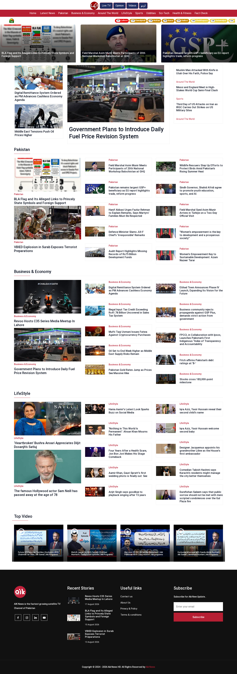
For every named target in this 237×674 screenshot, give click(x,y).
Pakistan (63, 13)
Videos (132, 5)
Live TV (106, 5)
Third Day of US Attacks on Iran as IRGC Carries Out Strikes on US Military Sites (197, 107)
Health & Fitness (182, 13)
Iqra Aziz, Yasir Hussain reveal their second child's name (201, 411)
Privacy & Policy (128, 608)
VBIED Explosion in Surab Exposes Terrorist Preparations (45, 249)
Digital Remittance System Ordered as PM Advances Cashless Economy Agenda (38, 96)
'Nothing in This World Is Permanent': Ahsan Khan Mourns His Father (128, 431)
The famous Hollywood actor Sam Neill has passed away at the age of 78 (46, 493)
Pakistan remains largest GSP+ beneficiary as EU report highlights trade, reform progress (115, 54)
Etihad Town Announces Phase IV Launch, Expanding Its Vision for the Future (201, 290)
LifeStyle (126, 13)
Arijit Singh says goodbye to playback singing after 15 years (127, 493)
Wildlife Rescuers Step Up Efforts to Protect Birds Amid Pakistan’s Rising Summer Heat (201, 168)
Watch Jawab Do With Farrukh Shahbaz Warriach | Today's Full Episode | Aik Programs (92, 553)
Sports (139, 13)
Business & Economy (83, 13)
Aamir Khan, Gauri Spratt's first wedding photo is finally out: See (128, 474)
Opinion (119, 5)
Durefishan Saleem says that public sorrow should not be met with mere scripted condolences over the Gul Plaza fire (201, 496)
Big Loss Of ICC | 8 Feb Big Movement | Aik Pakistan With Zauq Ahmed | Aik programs (143, 553)
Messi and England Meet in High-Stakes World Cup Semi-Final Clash (197, 89)
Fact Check (201, 13)
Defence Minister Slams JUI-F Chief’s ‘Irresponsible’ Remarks (127, 233)
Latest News (47, 13)
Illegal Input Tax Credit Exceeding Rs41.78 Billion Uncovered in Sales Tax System (129, 312)
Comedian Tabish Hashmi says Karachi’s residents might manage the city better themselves (200, 473)
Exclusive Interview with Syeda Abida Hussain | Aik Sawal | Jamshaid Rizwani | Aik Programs (199, 553)
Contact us (126, 596)
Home (33, 13)
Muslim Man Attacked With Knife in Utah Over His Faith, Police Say (196, 54)
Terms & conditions (131, 614)
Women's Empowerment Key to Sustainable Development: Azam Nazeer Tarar (199, 257)
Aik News (150, 667)
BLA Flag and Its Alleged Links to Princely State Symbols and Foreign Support (44, 201)
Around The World (108, 13)
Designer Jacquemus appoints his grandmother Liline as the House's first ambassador (200, 450)
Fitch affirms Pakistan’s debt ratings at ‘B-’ (197, 362)
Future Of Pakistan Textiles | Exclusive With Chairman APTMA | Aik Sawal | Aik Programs (38, 553)
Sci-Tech (164, 13)
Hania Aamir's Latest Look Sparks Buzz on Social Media (129, 411)
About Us (125, 602)
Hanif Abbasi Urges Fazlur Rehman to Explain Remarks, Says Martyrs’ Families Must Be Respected (129, 212)
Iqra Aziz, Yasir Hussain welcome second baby (199, 430)
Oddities (151, 13)
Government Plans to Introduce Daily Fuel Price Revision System (44, 371)
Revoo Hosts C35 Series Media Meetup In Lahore (44, 323)
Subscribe (198, 617)
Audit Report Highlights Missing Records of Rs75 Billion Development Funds (128, 254)
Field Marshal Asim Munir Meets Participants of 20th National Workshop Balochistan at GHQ (33, 54)
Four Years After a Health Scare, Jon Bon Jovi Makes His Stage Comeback (128, 453)
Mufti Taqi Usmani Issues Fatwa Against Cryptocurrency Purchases (130, 333)
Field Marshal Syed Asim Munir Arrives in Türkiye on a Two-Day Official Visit (198, 212)
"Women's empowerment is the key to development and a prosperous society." (200, 235)
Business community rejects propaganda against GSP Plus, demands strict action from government (198, 314)
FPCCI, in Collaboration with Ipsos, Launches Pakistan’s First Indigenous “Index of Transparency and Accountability (200, 339)
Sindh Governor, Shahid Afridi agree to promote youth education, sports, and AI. (201, 190)
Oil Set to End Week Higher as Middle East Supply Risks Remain (130, 352)
